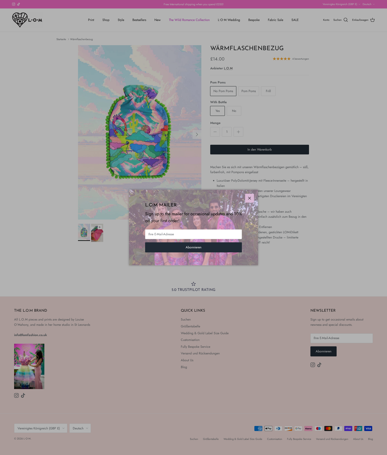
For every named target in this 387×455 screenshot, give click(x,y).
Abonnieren (193, 247)
